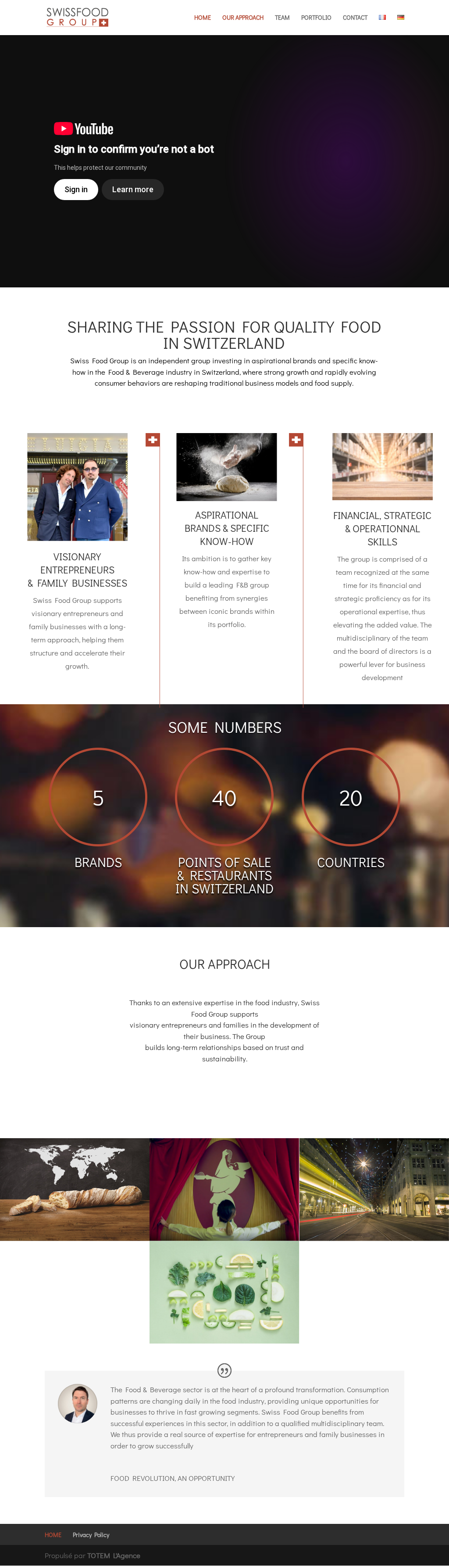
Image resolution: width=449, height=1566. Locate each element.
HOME (202, 18)
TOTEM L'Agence (113, 1555)
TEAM (282, 18)
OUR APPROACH (243, 18)
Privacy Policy (91, 1534)
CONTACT (355, 18)
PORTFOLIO (316, 18)
